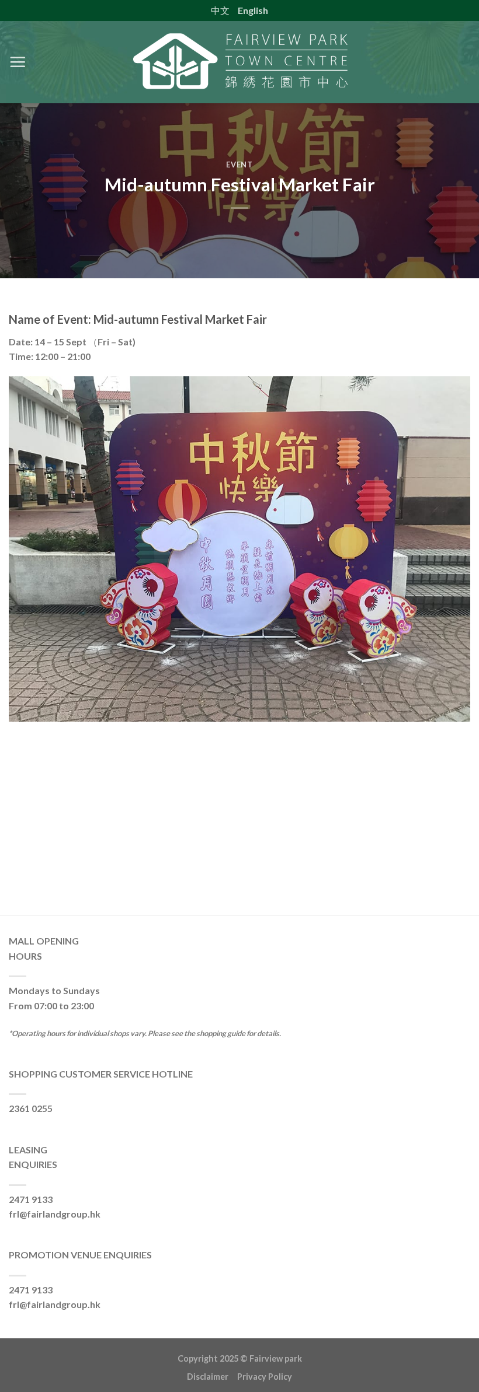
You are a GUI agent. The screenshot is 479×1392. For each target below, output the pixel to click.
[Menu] (17, 62)
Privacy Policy (264, 1376)
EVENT (239, 164)
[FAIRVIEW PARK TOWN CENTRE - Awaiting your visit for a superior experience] (239, 62)
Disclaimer (212, 1376)
